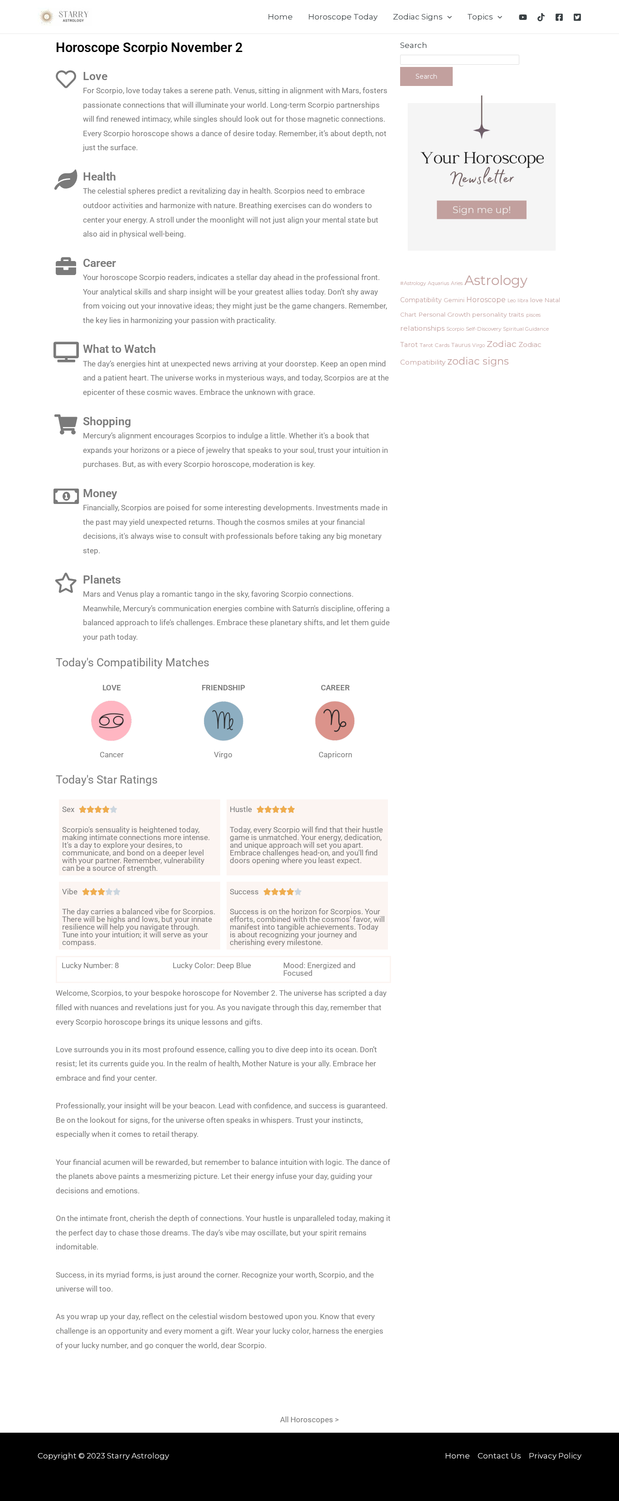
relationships (422, 328)
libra (522, 300)
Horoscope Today (342, 16)
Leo (512, 300)
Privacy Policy (555, 1455)
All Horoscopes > (309, 1419)
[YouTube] (523, 17)
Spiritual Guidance (526, 329)
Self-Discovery (483, 329)
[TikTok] (541, 17)
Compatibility (421, 300)
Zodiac (502, 343)
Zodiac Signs (418, 16)
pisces (533, 315)
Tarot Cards (435, 345)
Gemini (454, 300)
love (536, 300)
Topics (480, 16)
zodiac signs (478, 361)
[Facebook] (559, 17)
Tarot (409, 345)
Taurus (460, 345)
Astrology (495, 280)
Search (413, 45)
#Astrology (413, 283)
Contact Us (499, 1455)
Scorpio (455, 329)
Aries (457, 283)
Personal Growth (444, 314)
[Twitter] (577, 17)
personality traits (498, 314)
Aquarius (438, 283)
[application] (447, 17)
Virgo (478, 345)
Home (280, 16)
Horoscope (486, 299)
